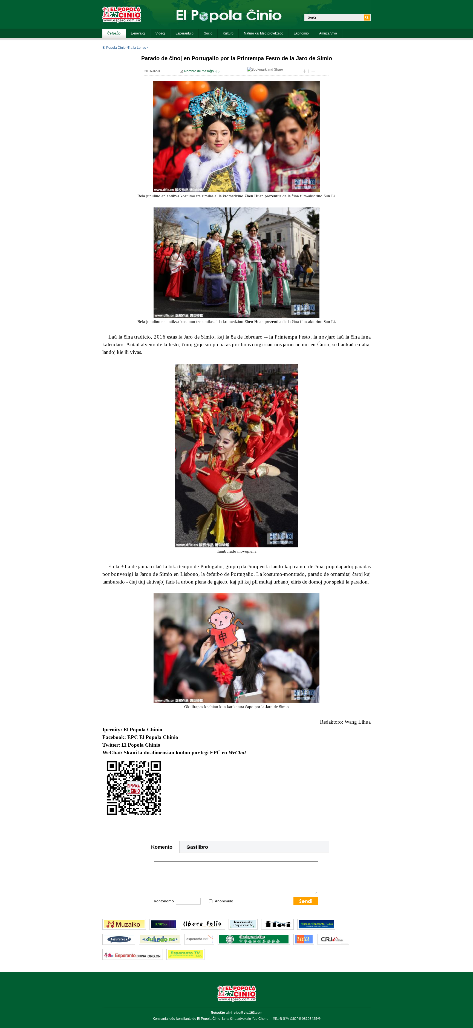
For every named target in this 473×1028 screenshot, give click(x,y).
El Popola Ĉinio (114, 48)
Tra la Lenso (137, 48)
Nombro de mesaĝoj (199, 71)
